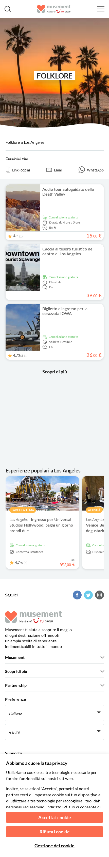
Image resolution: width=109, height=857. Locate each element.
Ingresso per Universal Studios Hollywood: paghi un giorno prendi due (41, 525)
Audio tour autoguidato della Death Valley (68, 191)
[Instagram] (99, 595)
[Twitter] (88, 595)
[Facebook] (76, 595)
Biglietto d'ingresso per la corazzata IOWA (64, 311)
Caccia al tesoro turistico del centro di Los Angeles (68, 251)
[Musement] (54, 9)
